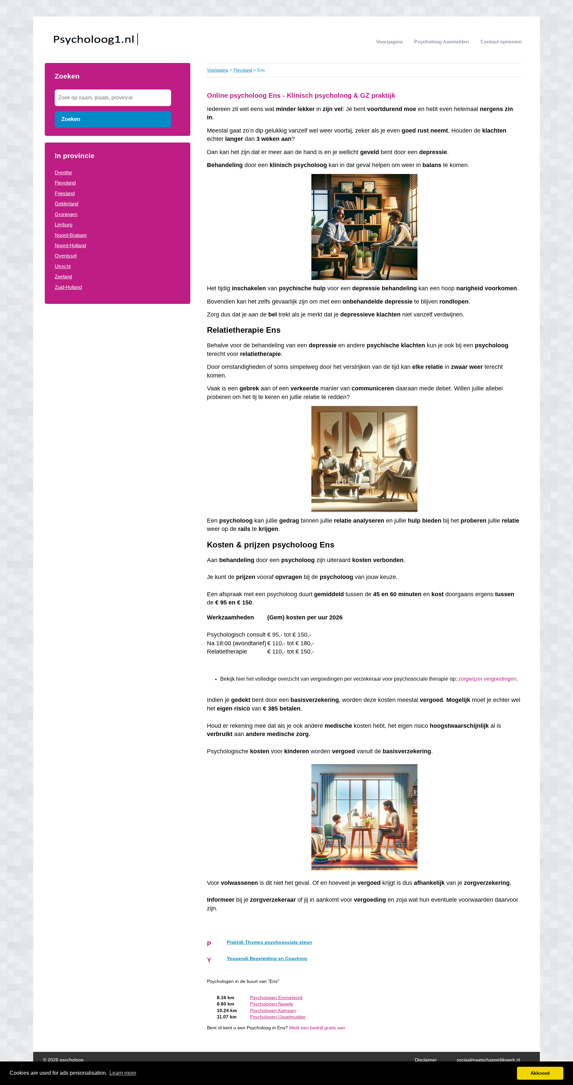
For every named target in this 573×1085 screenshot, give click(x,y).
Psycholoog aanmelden (441, 41)
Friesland (65, 193)
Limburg (63, 224)
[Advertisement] (117, 363)
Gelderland (66, 203)
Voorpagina (389, 41)
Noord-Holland (70, 245)
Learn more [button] (122, 1073)
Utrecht (63, 266)
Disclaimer (426, 1059)
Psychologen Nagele (271, 1003)
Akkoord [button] (540, 1073)
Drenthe (63, 172)
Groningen (66, 214)
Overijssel (66, 255)
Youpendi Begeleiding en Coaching (267, 958)
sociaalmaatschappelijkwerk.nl (488, 1059)
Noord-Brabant (71, 235)
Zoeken (70, 119)
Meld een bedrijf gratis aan (317, 1027)
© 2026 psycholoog (63, 1059)
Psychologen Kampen (273, 1010)
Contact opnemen (501, 41)
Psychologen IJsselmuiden (278, 1016)
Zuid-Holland (68, 287)
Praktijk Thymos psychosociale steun (269, 942)
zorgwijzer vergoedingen (487, 679)
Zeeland (63, 276)
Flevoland (65, 183)
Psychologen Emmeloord (276, 997)
